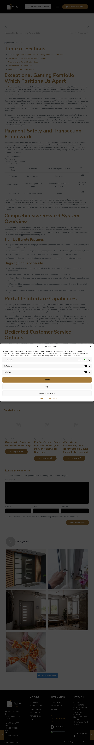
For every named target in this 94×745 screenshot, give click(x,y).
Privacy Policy (52, 398)
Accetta (47, 380)
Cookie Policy (41, 398)
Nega (47, 386)
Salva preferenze (47, 393)
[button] (90, 346)
